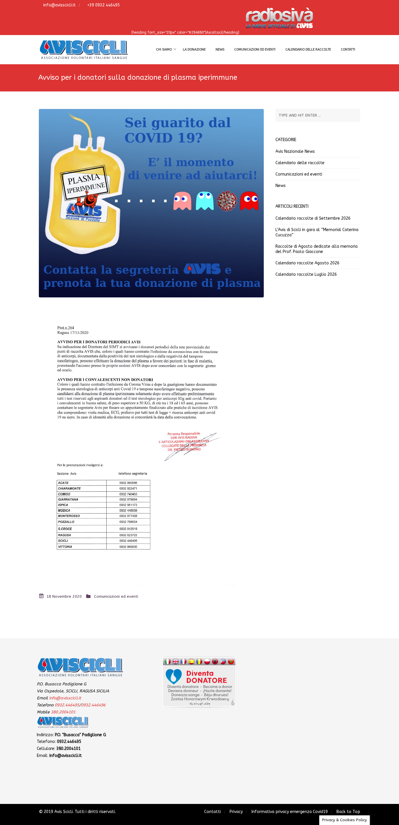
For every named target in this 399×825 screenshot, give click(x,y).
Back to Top (348, 811)
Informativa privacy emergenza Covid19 (289, 811)
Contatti (348, 49)
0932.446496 (93, 705)
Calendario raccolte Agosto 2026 (307, 263)
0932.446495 (67, 705)
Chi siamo (164, 49)
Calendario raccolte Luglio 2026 (306, 274)
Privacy (236, 811)
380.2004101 (63, 712)
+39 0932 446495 (103, 5)
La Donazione (194, 49)
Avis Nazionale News (295, 151)
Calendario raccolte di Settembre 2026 (313, 218)
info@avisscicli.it (59, 5)
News (220, 49)
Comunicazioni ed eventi (254, 49)
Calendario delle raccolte (308, 49)
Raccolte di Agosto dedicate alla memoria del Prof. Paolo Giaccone (316, 249)
